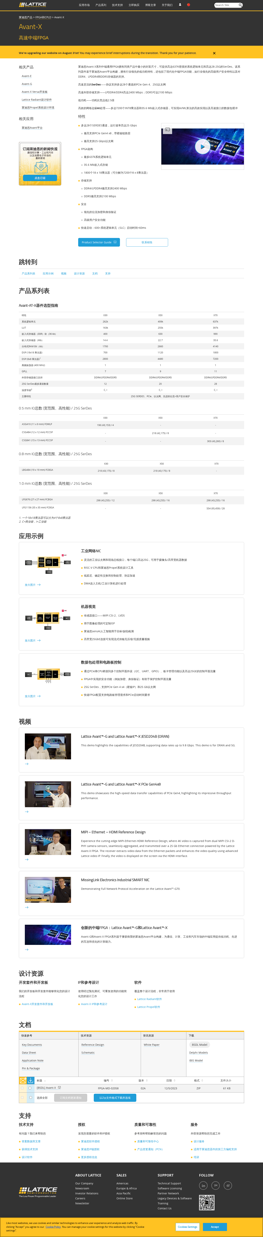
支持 (108, 273)
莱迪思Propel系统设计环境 (38, 107)
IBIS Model (196, 1060)
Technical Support (169, 1183)
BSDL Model (199, 1044)
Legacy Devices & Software (175, 1198)
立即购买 (134, 5)
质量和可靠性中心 (148, 1141)
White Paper (152, 1044)
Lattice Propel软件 (148, 1007)
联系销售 (147, 242)
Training (163, 1203)
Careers (80, 1198)
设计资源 (79, 273)
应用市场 (84, 5)
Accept (215, 1227)
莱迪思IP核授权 (90, 1149)
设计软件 (27, 1157)
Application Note (33, 1060)
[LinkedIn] (203, 1185)
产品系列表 (29, 273)
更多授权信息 (89, 1157)
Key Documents (32, 1044)
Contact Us (165, 1208)
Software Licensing (170, 1188)
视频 (64, 273)
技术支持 (117, 5)
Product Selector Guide (97, 242)
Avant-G (27, 84)
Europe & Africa (126, 1188)
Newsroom (82, 1188)
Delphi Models (198, 1052)
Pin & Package (31, 1068)
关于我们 (167, 5)
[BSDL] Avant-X (47, 1088)
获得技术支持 (30, 1149)
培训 (196, 1157)
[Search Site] (240, 5)
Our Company (84, 1183)
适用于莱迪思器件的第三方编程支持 (215, 1149)
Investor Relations (86, 1193)
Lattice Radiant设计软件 (37, 99)
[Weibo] (228, 1185)
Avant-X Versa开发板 (35, 92)
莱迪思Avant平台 (32, 127)
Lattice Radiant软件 (149, 999)
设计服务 (199, 1141)
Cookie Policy (53, 1227)
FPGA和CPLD (43, 17)
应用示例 (48, 273)
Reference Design (92, 1044)
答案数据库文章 (31, 1141)
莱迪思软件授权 (90, 1141)
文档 (95, 273)
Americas (122, 1183)
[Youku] (215, 1185)
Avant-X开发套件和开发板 (37, 1004)
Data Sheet (29, 1052)
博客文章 (150, 5)
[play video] (203, 146)
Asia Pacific (123, 1193)
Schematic (88, 1052)
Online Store (124, 1198)
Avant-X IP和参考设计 (94, 1004)
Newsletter (82, 1203)
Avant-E (27, 76)
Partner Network (168, 1193)
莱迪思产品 (25, 17)
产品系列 (100, 5)
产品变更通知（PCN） (150, 1149)
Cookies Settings (187, 1227)
